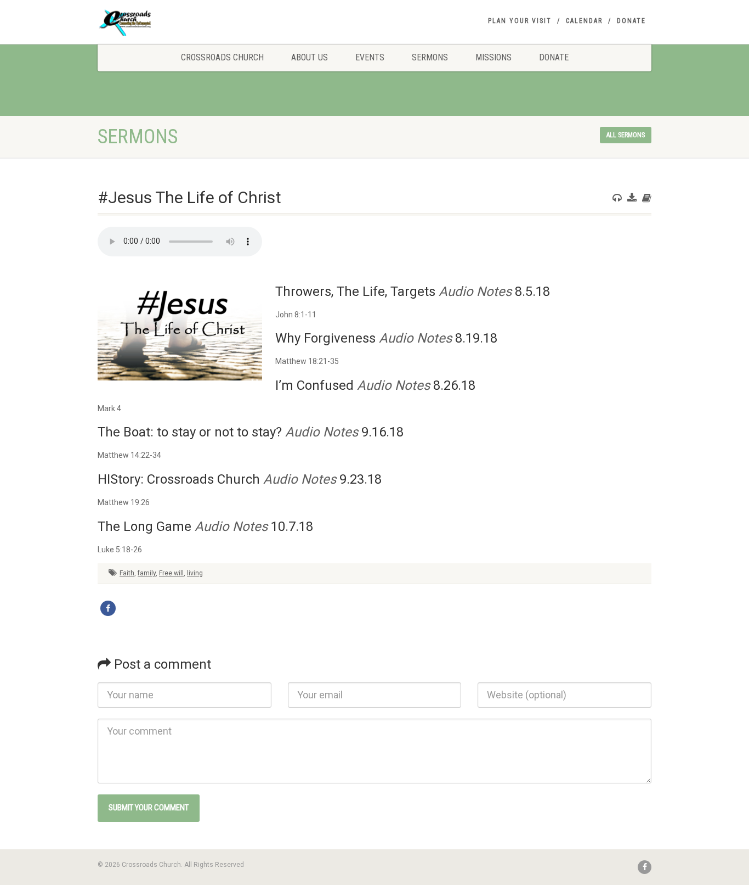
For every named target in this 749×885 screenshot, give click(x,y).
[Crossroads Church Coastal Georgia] (184, 24)
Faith (127, 573)
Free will (171, 573)
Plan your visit (520, 21)
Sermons (430, 57)
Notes (494, 291)
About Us (309, 57)
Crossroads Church (222, 57)
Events (369, 57)
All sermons (625, 135)
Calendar (584, 21)
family (147, 573)
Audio (456, 291)
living (195, 573)
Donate (631, 21)
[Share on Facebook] (108, 608)
